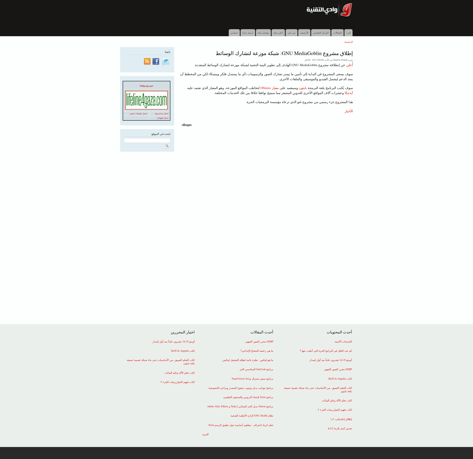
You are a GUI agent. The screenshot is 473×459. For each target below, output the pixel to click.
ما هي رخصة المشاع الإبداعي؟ (257, 350)
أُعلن (349, 65)
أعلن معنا (278, 32)
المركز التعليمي (321, 32)
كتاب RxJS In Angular (340, 378)
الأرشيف (304, 32)
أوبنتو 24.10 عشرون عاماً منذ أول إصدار (331, 360)
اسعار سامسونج (161, 113)
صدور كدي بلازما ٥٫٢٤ (340, 428)
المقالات (337, 32)
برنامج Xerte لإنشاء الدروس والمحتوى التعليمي (248, 397)
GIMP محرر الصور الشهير (338, 369)
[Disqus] (265, 173)
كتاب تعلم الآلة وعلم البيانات (337, 400)
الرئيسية (348, 41)
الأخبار (349, 110)
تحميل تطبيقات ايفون (138, 113)
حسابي (234, 32)
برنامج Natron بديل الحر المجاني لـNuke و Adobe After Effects (240, 406)
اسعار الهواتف (162, 118)
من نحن (291, 32)
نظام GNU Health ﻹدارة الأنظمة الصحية (252, 415)
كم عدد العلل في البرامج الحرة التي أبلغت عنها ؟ (326, 350)
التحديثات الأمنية (343, 341)
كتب (348, 32)
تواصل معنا (263, 32)
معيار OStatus (269, 88)
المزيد (205, 434)
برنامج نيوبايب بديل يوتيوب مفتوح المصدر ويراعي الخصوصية (240, 388)
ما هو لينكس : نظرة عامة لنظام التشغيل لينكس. (247, 360)
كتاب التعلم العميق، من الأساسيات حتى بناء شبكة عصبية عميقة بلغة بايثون (318, 389)
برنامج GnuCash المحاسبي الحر (256, 369)
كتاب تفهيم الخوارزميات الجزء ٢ (335, 409)
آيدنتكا (349, 93)
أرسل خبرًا (247, 32)
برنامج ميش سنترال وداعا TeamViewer (252, 378)
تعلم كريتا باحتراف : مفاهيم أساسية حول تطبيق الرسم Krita (241, 425)
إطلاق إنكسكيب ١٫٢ (341, 419)
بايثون (303, 88)
